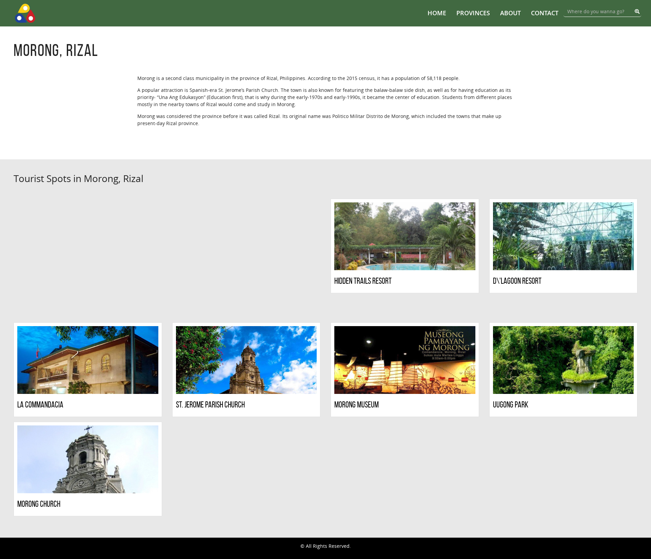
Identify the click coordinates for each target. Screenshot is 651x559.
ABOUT (510, 13)
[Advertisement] (88, 258)
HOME (437, 13)
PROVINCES (473, 13)
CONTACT (544, 13)
